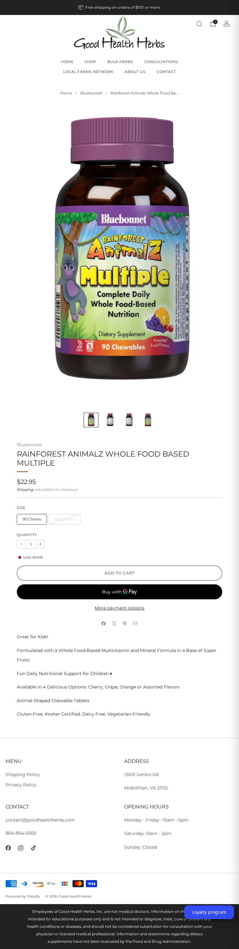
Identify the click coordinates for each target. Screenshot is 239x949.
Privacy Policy (21, 784)
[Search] (199, 24)
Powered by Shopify (23, 896)
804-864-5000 (21, 833)
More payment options (119, 608)
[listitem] (119, 7)
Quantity (27, 535)
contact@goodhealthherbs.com (40, 819)
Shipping (25, 489)
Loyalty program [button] (209, 912)
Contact (166, 71)
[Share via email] (135, 624)
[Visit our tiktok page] (33, 848)
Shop (90, 62)
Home (67, 62)
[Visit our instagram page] (21, 848)
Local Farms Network (88, 71)
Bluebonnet (29, 445)
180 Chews (65, 519)
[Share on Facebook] (104, 624)
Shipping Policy (23, 774)
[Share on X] (114, 624)
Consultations (161, 62)
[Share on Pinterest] (125, 624)
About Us (135, 71)
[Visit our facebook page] (8, 848)
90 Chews (32, 519)
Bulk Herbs (120, 62)
